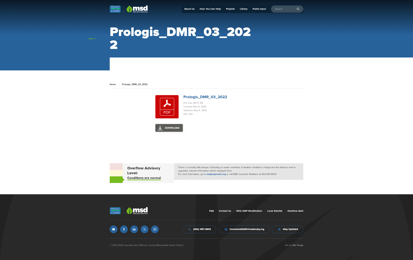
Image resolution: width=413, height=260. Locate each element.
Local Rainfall (274, 211)
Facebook (124, 229)
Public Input (259, 9)
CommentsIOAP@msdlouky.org (247, 229)
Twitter (144, 229)
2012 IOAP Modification (249, 211)
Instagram (155, 229)
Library (243, 9)
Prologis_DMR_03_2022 (205, 97)
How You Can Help (210, 9)
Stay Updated (290, 229)
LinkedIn (134, 229)
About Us (189, 9)
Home (113, 84)
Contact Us (225, 211)
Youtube (113, 229)
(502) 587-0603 (202, 229)
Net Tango (298, 245)
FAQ (211, 211)
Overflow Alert (295, 211)
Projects (230, 9)
